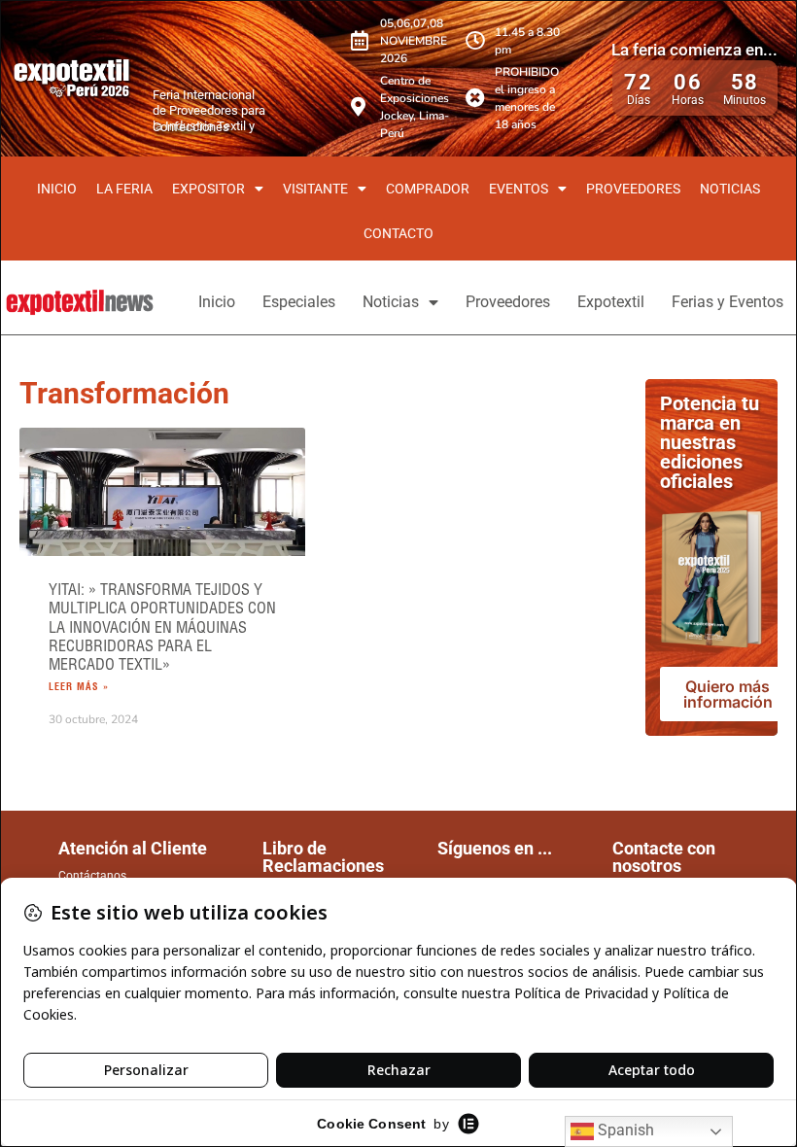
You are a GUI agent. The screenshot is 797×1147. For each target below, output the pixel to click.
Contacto (398, 233)
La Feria (124, 188)
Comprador (427, 188)
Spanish (624, 1130)
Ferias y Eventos (727, 302)
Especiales (298, 302)
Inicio (57, 188)
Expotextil (610, 302)
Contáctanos (92, 876)
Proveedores (633, 188)
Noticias (730, 188)
